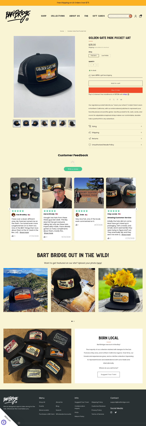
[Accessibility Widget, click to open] (3, 422)
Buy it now (116, 90)
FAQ (86, 16)
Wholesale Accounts (63, 414)
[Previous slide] (9, 209)
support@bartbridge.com (120, 402)
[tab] (72, 321)
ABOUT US (74, 16)
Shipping (91, 47)
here (99, 263)
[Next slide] (136, 209)
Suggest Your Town (108, 374)
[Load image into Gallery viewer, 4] (44, 123)
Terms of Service (98, 414)
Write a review (73, 169)
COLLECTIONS (58, 16)
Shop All (42, 402)
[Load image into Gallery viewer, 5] (53, 123)
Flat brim (94, 55)
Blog (57, 406)
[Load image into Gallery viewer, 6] (62, 123)
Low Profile (105, 55)
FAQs (76, 412)
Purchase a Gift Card (46, 414)
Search (58, 410)
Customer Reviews (99, 406)
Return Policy (79, 416)
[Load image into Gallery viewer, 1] (17, 123)
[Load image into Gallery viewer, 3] (35, 123)
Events (41, 406)
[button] (9, 417)
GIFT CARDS (99, 16)
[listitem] (73, 3)
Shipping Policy (97, 402)
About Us (59, 402)
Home (62, 31)
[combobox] (118, 16)
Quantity (91, 61)
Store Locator (44, 410)
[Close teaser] (19, 423)
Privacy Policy (97, 410)
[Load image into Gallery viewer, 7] (72, 123)
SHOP (43, 16)
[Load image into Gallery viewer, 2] (26, 123)
